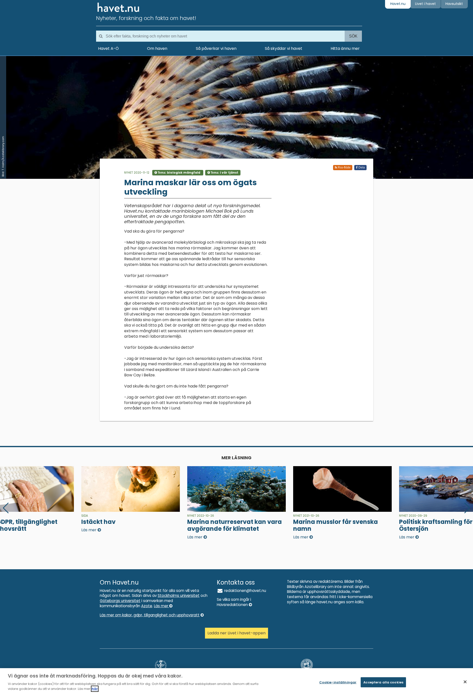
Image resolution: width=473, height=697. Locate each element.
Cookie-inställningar (338, 682)
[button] (467, 508)
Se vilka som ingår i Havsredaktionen (234, 602)
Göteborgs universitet (120, 600)
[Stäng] (465, 681)
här (95, 688)
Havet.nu (397, 3)
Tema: (178, 172)
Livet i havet (425, 3)
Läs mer (161, 605)
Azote (146, 605)
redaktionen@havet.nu (244, 590)
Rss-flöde (344, 167)
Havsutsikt (454, 3)
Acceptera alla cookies (383, 682)
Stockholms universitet (179, 595)
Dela (361, 167)
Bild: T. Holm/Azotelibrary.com (3, 156)
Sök (353, 36)
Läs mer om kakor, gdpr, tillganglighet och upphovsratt (150, 615)
